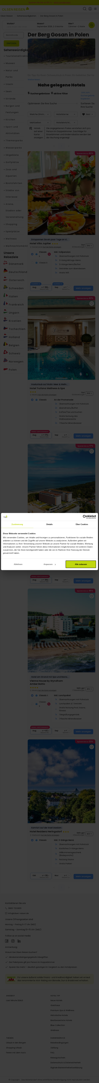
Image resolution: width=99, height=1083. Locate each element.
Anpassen (48, 564)
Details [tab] (49, 524)
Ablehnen (18, 564)
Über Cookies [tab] (82, 524)
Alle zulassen (81, 564)
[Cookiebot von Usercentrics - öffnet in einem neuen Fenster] (84, 517)
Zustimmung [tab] (17, 524)
